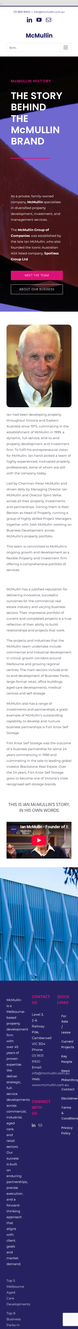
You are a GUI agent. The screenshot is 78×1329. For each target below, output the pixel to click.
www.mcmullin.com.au (50, 1085)
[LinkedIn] (33, 1125)
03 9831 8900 (21, 11)
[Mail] (40, 1125)
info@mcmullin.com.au (49, 11)
